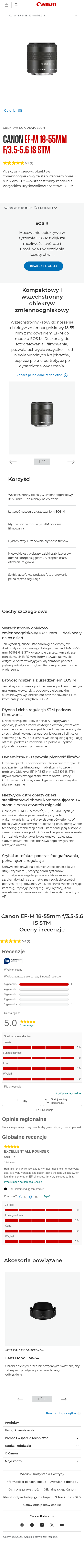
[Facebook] (22, 1525)
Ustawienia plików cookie (42, 1505)
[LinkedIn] (42, 1525)
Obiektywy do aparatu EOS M (24, 127)
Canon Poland (40, 1516)
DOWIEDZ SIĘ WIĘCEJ (43, 266)
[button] (13, 462)
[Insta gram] (32, 1525)
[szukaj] (16, 5)
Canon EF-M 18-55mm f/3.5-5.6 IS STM (28, 207)
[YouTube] (62, 1525)
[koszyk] (6, 5)
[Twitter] (52, 1525)
